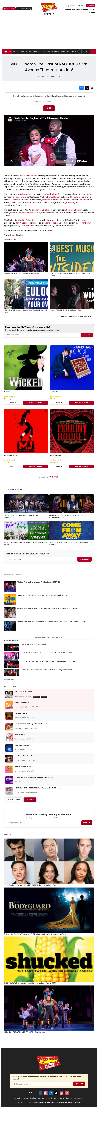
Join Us (41, 1098)
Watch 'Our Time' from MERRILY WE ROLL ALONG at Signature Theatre (47, 670)
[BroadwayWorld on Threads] (61, 1093)
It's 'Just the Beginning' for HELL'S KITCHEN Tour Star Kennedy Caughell (48, 661)
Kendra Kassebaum (27, 194)
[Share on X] (87, 88)
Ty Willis (14, 199)
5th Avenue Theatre (29, 175)
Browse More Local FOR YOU (76, 317)
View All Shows (14, 799)
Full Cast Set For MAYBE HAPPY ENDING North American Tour (30, 885)
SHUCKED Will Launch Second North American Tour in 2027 (30, 983)
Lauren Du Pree (43, 210)
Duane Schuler (27, 225)
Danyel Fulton (53, 197)
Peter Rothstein (33, 220)
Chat (43, 51)
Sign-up (80, 6)
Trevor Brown (84, 223)
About (26, 1098)
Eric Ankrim (84, 199)
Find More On (47, 477)
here (49, 230)
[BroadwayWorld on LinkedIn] (51, 1093)
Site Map (69, 1098)
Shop (63, 51)
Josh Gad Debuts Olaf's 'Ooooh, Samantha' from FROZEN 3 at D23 (47, 653)
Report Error (79, 1098)
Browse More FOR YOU (47, 637)
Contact (33, 1098)
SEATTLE (49, 14)
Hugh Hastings (69, 202)
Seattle (15, 51)
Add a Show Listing (24, 9)
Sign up (86, 823)
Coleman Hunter (74, 210)
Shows (28, 51)
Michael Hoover (52, 223)
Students (55, 51)
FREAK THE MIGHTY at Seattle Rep (34, 644)
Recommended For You (13, 575)
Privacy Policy (74, 1102)
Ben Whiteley (22, 223)
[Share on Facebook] (81, 88)
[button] (93, 51)
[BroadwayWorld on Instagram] (46, 1093)
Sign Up (49, 108)
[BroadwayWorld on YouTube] (67, 1093)
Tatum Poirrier (34, 212)
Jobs (48, 51)
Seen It (13, 403)
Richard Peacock (18, 212)
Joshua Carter (85, 194)
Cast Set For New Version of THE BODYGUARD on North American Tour (35, 934)
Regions (61, 1098)
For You (14, 240)
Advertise (18, 1098)
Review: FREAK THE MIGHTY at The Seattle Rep (24, 1032)
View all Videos (10, 679)
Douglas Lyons (19, 197)
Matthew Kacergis (50, 199)
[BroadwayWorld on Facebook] (40, 1093)
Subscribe (84, 559)
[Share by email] (92, 88)
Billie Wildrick (76, 197)
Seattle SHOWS (10, 686)
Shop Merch (10, 9)
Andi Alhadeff (53, 194)
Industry (36, 51)
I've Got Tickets (35, 403)
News (22, 51)
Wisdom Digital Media (43, 1102)
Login (85, 51)
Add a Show (30, 799)
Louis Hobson (30, 202)
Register (75, 51)
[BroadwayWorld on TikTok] (56, 1093)
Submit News (51, 1098)
